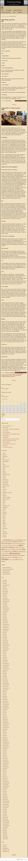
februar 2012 (5, 758)
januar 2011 (5, 779)
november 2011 (6, 763)
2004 (3, 539)
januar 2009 (5, 819)
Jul (16, 545)
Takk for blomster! (6, 442)
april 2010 (5, 794)
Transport (10, 557)
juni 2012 (5, 752)
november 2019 (6, 609)
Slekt (4, 515)
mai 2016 (5, 675)
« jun (2, 416)
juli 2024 (5, 583)
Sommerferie (4, 555)
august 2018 (5, 631)
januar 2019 (5, 622)
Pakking (2, 551)
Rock (18, 551)
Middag (5, 549)
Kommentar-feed (6, 849)
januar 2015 (5, 701)
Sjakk (18, 554)
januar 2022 (5, 593)
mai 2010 (5, 793)
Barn (4, 458)
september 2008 (6, 825)
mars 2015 (5, 698)
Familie (15, 541)
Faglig (4, 471)
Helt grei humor (6, 572)
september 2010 (6, 786)
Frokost (11, 375)
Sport (4, 518)
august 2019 (5, 611)
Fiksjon (3, 543)
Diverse (7, 372)
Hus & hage (5, 479)
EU (12, 541)
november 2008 (6, 822)
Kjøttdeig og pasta (8, 20)
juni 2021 (5, 594)
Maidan (23, 547)
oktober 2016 (5, 667)
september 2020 (6, 601)
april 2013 (5, 735)
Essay (4, 469)
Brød (18, 374)
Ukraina (4, 535)
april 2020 (5, 603)
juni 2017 (5, 653)
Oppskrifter (8, 100)
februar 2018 (5, 640)
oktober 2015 (5, 686)
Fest (22, 541)
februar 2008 (5, 837)
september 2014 (6, 707)
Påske (12, 551)
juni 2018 (5, 634)
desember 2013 (6, 722)
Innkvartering (10, 545)
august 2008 (5, 827)
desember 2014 (6, 703)
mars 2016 (5, 678)
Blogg (4, 464)
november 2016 (6, 665)
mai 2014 (5, 714)
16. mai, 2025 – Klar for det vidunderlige (11, 429)
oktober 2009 (5, 804)
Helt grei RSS (5, 388)
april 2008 (5, 833)
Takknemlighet (6, 435)
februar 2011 (5, 778)
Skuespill (5, 513)
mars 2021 (5, 596)
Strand (17, 555)
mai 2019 (5, 616)
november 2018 (6, 626)
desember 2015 (6, 683)
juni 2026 (5, 580)
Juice (14, 375)
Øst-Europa (5, 456)
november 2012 (6, 743)
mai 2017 (5, 655)
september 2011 (6, 766)
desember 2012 (6, 742)
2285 (4, 453)
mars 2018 (5, 639)
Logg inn (5, 846)
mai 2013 (5, 734)
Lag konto (5, 844)
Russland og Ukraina (6, 12)
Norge (4, 502)
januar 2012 (5, 760)
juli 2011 (5, 770)
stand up (13, 555)
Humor (4, 477)
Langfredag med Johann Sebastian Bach (11, 439)
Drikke (21, 374)
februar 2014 (5, 719)
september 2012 (6, 747)
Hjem (2, 10)
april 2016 (5, 676)
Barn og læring (6, 459)
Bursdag (21, 540)
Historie (4, 476)
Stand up (4, 523)
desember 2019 (6, 608)
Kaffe (18, 545)
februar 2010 (5, 797)
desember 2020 (6, 599)
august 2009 (5, 807)
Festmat (7, 375)
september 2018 (6, 629)
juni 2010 (5, 791)
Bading (6, 540)
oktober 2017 (5, 647)
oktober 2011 (5, 765)
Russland (5, 512)
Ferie (20, 541)
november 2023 (6, 585)
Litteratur (5, 489)
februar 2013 (5, 739)
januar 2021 (5, 598)
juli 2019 (5, 613)
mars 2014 (5, 717)
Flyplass (10, 543)
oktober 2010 (5, 784)
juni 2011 (5, 771)
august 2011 (5, 768)
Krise (14, 547)
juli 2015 (5, 691)
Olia (4, 504)
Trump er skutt (6, 430)
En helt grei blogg (14, 2)
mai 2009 (5, 812)
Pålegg (2, 376)
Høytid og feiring (6, 474)
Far (18, 541)
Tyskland (5, 531)
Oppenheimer (5, 437)
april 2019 (5, 617)
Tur (3, 530)
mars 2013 (5, 737)
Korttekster (4, 547)
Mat (2, 549)
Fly (7, 543)
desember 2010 (6, 781)
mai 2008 (5, 832)
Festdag (3, 375)
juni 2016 (5, 673)
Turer (14, 12)
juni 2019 (5, 614)
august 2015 (5, 689)
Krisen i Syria (5, 484)
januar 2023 (5, 590)
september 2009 (6, 806)
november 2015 (6, 685)
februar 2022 (5, 591)
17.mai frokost (13, 374)
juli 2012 (5, 750)
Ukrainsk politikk (12, 559)
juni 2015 (5, 693)
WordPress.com (6, 851)
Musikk (4, 500)
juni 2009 (5, 811)
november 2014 (6, 704)
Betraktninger (5, 461)
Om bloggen (8, 10)
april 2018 (5, 637)
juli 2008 (5, 829)
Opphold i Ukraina (18, 10)
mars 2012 (5, 757)
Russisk (21, 551)
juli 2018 (5, 632)
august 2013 (5, 729)
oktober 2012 (5, 745)
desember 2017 (6, 644)
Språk (4, 520)
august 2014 (5, 709)
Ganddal (23, 543)
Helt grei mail (5, 396)
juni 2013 (5, 732)
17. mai (8, 374)
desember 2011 (6, 761)
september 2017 (6, 649)
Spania (4, 517)
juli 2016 (5, 671)
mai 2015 (5, 694)
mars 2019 (5, 619)
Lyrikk (4, 491)
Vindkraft (19, 12)
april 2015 (5, 696)
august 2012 (5, 748)
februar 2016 (5, 680)
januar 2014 (5, 721)
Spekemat (13, 376)
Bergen (12, 540)
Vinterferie (5, 445)
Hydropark (6, 545)
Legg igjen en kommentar (21, 100)
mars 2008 (5, 835)
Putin (9, 551)
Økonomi (5, 454)
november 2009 (6, 802)
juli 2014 (5, 711)
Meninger (5, 495)
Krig (9, 547)
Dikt (6, 541)
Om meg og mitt (6, 505)
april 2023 (5, 588)
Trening (13, 557)
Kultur (4, 487)
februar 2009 (5, 817)
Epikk (10, 541)
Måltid (4, 494)
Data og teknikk (6, 466)
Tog (2, 557)
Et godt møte (5, 427)
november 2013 (6, 724)
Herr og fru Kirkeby (7, 574)
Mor (13, 549)
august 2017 (5, 650)
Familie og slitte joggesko (8, 569)
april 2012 (5, 755)
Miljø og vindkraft (6, 497)
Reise (4, 510)
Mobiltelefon (10, 549)
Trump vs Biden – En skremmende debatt (11, 434)
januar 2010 (5, 799)
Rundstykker (7, 376)
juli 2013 (5, 730)
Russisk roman (7, 553)
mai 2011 (5, 773)
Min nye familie (6, 499)
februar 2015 (5, 699)
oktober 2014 (5, 706)
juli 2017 (5, 652)
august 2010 (5, 788)
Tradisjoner (5, 528)
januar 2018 (5, 642)
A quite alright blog (7, 567)
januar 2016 (5, 681)
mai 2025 (5, 581)
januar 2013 (5, 740)
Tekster (4, 527)
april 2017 (5, 657)
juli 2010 (5, 789)
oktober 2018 (5, 627)
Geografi (4, 472)
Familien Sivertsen (6, 570)
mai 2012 (5, 753)
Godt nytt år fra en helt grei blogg (9, 440)
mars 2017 (5, 658)
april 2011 (5, 775)
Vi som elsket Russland (7, 447)
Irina (14, 545)
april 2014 (5, 716)
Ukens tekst (5, 533)
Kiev (21, 545)
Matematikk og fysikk (7, 492)
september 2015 (6, 688)
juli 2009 (5, 809)
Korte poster (5, 482)
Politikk (4, 509)
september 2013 (6, 727)
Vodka (19, 559)
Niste (21, 549)
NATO (18, 549)
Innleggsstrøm (6, 848)
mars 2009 (5, 815)
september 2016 (6, 668)
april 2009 (5, 814)
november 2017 (6, 645)
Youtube (4, 536)
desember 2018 (6, 624)
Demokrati (3, 541)
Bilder (15, 539)
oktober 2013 (5, 725)
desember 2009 (6, 801)
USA (16, 559)
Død (8, 541)
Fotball (16, 543)
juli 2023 (5, 586)
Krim (11, 547)
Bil (3, 463)
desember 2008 (6, 820)
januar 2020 (5, 606)
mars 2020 (5, 604)
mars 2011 (5, 776)
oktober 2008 (5, 824)
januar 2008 (5, 838)
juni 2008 (5, 830)
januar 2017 (5, 662)
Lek (17, 547)
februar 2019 (5, 621)
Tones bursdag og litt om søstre (9, 443)
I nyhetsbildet (5, 481)
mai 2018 (5, 635)
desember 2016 (6, 663)
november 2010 (6, 783)
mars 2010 (5, 796)
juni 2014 (5, 712)
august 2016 (5, 670)
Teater (4, 525)
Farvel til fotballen (6, 432)
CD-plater (24, 539)
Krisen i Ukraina (6, 486)
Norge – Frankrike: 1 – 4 (8, 425)
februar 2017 (5, 660)
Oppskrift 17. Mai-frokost (10, 108)
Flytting (13, 543)
